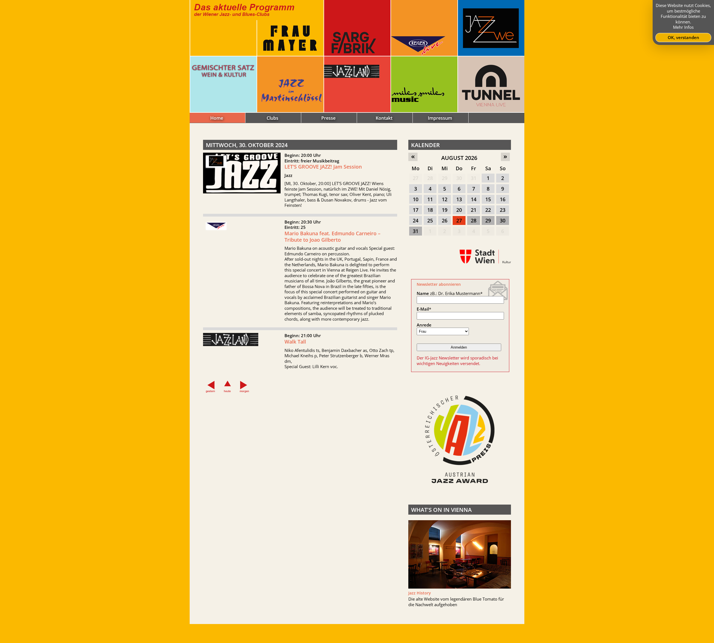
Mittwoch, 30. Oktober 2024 (247, 145)
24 (415, 220)
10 (415, 199)
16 (502, 199)
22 (488, 210)
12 (444, 199)
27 (415, 178)
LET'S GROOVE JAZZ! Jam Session (323, 166)
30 (459, 178)
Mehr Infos (683, 27)
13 (459, 199)
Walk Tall (295, 341)
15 (488, 199)
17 (415, 210)
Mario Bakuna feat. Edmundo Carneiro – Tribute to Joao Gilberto (332, 236)
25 (430, 220)
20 (459, 210)
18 (430, 210)
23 (502, 210)
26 (444, 220)
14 (473, 199)
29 (444, 178)
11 (430, 199)
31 (473, 178)
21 (473, 210)
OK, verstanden (683, 37)
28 (430, 178)
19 (444, 210)
